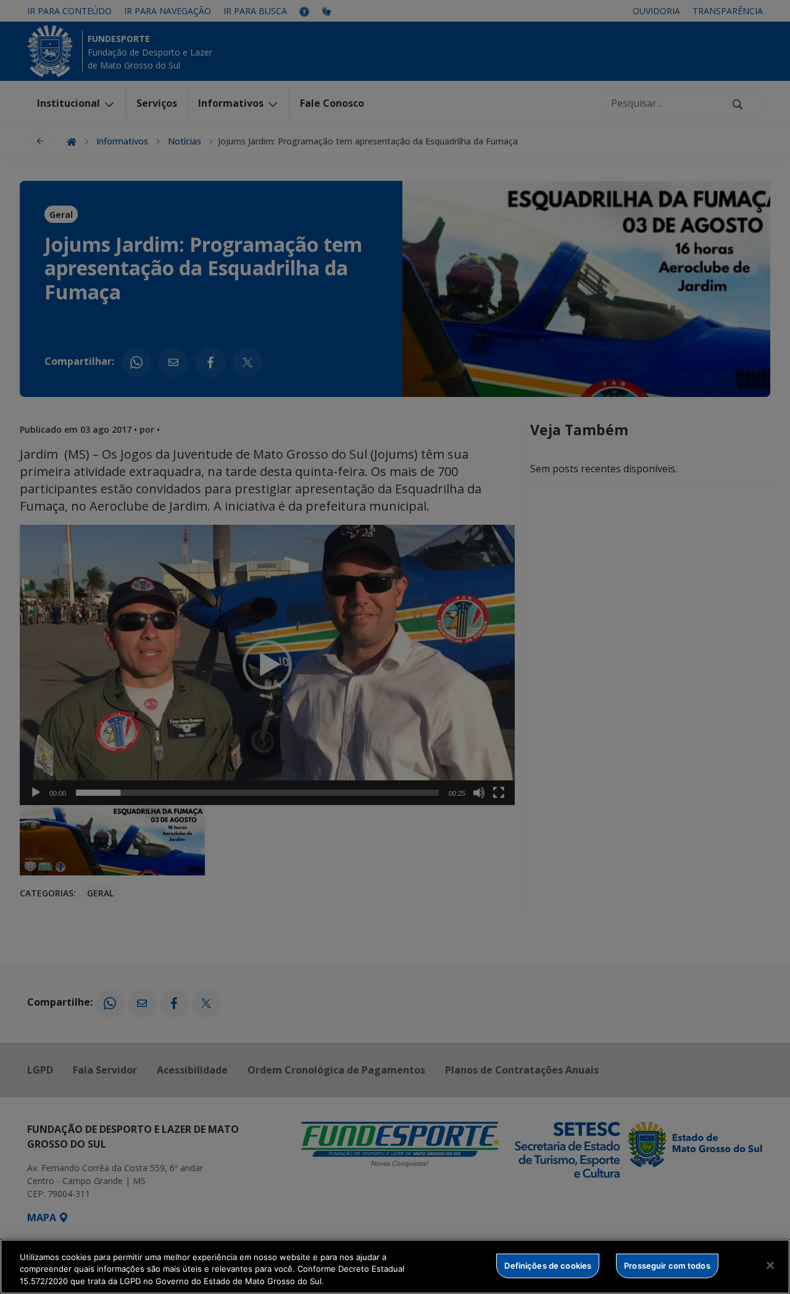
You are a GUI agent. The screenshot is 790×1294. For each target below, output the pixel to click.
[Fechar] (770, 1265)
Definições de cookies (547, 1265)
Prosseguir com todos (667, 1265)
